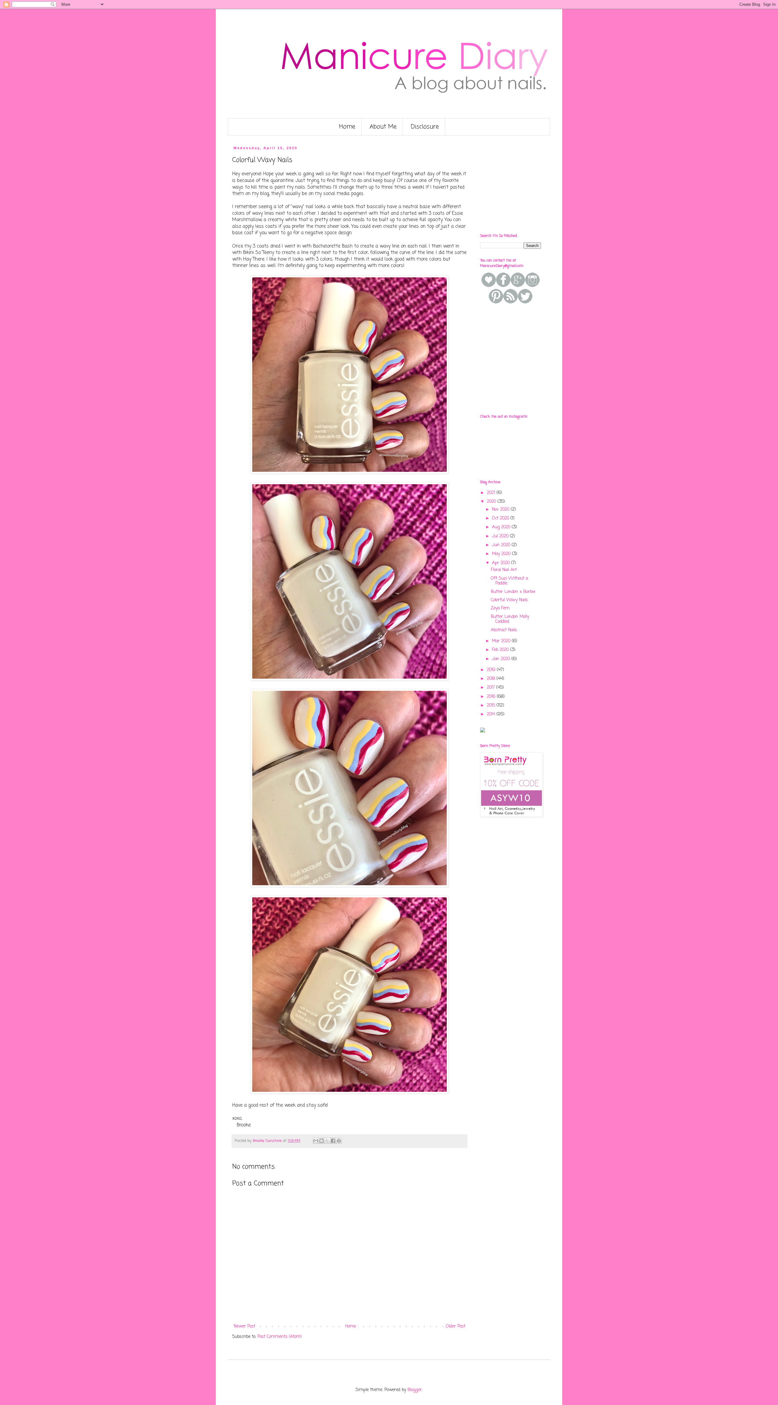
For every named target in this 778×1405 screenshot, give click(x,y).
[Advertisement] (525, 184)
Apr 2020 (501, 563)
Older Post (455, 1326)
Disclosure (425, 127)
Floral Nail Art (504, 570)
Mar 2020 (502, 641)
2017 (491, 687)
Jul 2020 (501, 536)
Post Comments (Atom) (279, 1337)
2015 (492, 705)
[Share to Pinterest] (339, 1141)
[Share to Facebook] (333, 1141)
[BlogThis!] (321, 1141)
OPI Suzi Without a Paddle (509, 581)
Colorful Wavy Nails (509, 600)
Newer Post (244, 1326)
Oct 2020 (501, 518)
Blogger (415, 1390)
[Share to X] (327, 1141)
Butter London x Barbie (513, 592)
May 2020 (502, 554)
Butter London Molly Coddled (510, 619)
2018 (492, 679)
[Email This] (316, 1141)
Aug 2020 (502, 527)
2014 (492, 714)
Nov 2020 (501, 509)
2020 (492, 502)
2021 (492, 493)
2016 (492, 697)
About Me (383, 127)
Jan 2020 (501, 659)
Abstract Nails (504, 630)
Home (347, 127)
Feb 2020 (501, 650)
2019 (492, 670)
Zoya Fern (500, 608)
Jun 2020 (502, 545)
